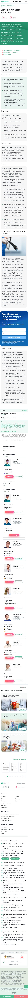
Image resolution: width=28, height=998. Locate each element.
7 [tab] (17, 776)
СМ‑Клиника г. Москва (6, 820)
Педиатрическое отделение (7, 816)
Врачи (14, 17)
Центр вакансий (5, 818)
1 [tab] (7, 776)
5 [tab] (14, 776)
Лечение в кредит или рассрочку (8, 431)
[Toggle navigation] (26, 1)
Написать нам (5, 858)
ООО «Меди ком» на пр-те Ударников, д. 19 (13, 862)
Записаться (9, 476)
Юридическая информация (7, 829)
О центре (3, 796)
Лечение (15, 52)
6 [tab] (15, 776)
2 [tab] (9, 776)
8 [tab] (18, 776)
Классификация (7, 50)
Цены (5, 17)
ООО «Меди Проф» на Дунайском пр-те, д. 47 (14, 897)
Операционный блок (6, 803)
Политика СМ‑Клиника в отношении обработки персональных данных (12, 953)
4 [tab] (12, 776)
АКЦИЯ (3, 414)
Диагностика (6, 52)
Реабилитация (7, 54)
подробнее (22, 709)
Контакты (17, 798)
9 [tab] (20, 776)
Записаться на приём (14, 535)
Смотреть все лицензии (19, 759)
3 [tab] (10, 776)
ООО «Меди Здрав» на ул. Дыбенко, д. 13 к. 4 (14, 843)
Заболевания (4, 807)
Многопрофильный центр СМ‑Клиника (10, 813)
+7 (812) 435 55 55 (16, 1)
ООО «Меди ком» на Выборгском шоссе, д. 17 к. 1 (14, 881)
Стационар (3, 805)
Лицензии (3, 800)
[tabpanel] (5, 767)
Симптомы (17, 50)
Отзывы (17, 796)
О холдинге (4, 827)
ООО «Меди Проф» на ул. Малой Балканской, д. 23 (15, 915)
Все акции (23, 687)
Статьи (2, 833)
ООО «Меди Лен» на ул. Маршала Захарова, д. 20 (14, 931)
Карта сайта (4, 831)
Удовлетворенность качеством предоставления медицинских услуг (15, 963)
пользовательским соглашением (8, 343)
